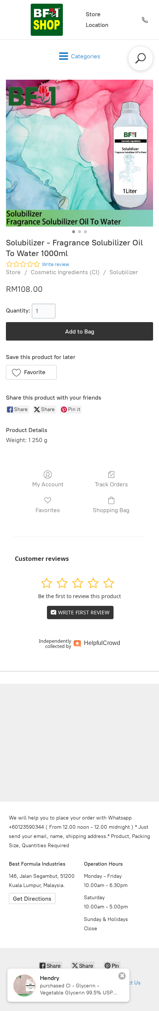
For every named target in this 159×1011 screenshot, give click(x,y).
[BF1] (46, 20)
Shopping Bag (111, 510)
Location (97, 24)
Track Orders (111, 484)
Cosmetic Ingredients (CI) (65, 272)
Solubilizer (123, 272)
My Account (48, 484)
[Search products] (140, 58)
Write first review (83, 612)
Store (93, 14)
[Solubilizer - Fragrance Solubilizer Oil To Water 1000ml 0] (79, 153)
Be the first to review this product (79, 596)
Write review (55, 264)
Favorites (47, 510)
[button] (31, 372)
